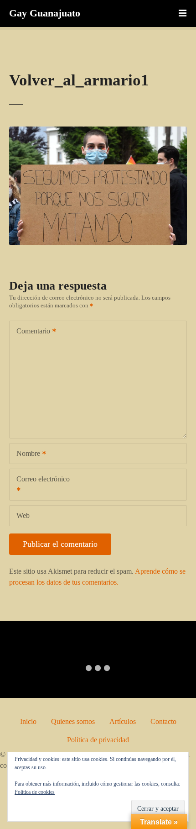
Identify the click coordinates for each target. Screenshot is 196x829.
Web (23, 515)
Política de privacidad (98, 740)
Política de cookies (35, 792)
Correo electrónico (40, 485)
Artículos (122, 721)
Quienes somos (73, 721)
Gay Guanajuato (44, 13)
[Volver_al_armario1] (98, 132)
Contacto (163, 721)
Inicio (28, 721)
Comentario (31, 332)
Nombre (26, 454)
